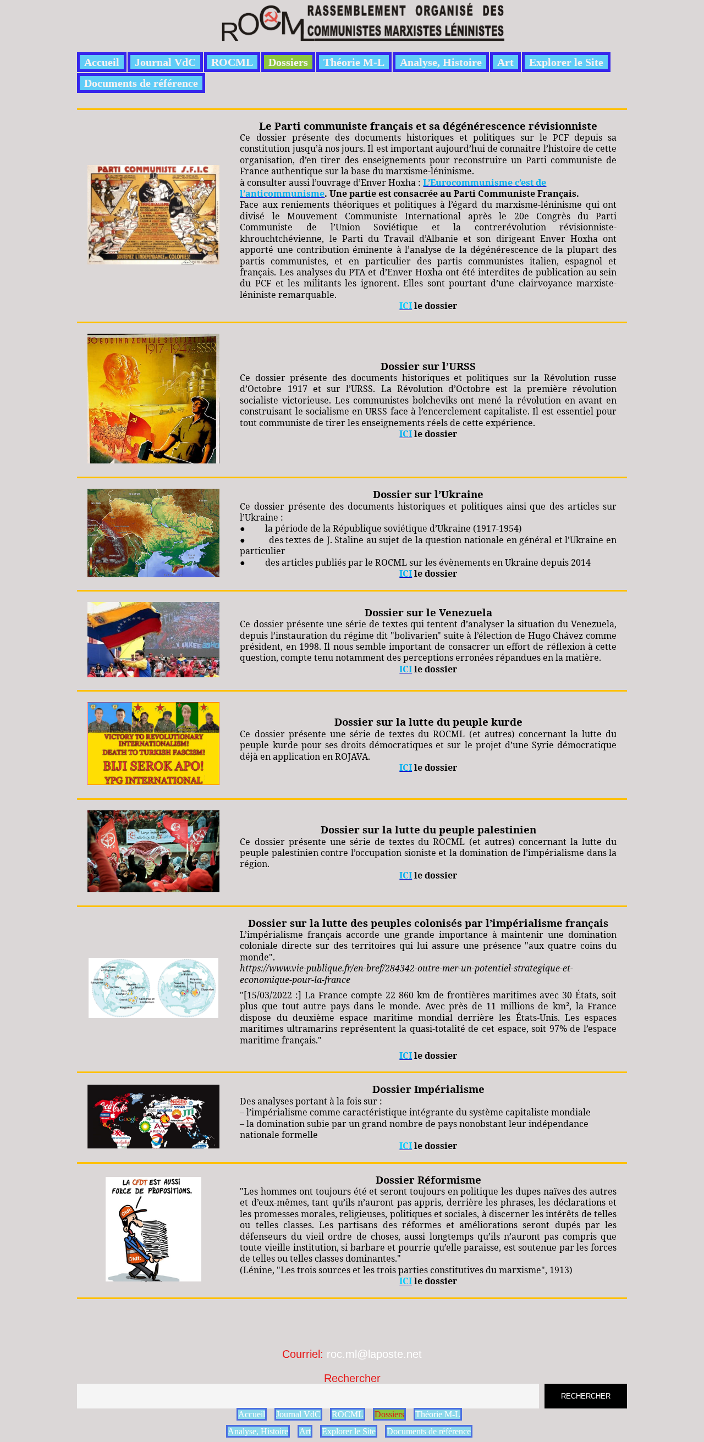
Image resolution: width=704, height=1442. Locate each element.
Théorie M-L (353, 62)
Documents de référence (141, 83)
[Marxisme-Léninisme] (362, 35)
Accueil (101, 62)
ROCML (232, 62)
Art (505, 62)
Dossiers (288, 62)
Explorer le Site (566, 62)
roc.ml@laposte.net (374, 1354)
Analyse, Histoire (441, 62)
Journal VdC (165, 62)
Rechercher (352, 1378)
